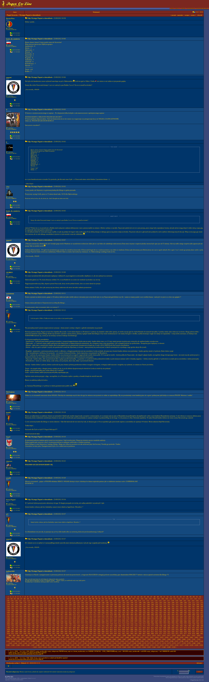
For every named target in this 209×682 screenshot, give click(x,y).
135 (78, 601)
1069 (35, 639)
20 (63, 597)
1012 (144, 635)
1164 (114, 643)
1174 (164, 643)
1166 (124, 643)
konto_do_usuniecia (13, 39)
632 (148, 620)
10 (30, 597)
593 (185, 618)
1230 (74, 647)
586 (156, 618)
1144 (15, 643)
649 (21, 622)
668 (99, 622)
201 (152, 603)
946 (58, 633)
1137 (176, 641)
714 (91, 624)
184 (82, 603)
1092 (149, 639)
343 (144, 608)
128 (49, 601)
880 (181, 630)
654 (41, 622)
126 (41, 601)
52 (167, 597)
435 (128, 612)
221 (37, 604)
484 (132, 614)
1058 (176, 637)
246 (140, 604)
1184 (18, 645)
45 (145, 597)
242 (123, 604)
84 (77, 599)
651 (29, 622)
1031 (42, 637)
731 (160, 624)
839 (12, 630)
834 (189, 628)
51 (164, 597)
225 (53, 604)
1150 (45, 643)
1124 (112, 641)
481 (119, 614)
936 (16, 633)
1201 (102, 645)
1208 (137, 645)
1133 (156, 641)
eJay (7, 187)
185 (86, 603)
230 (74, 604)
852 (66, 630)
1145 (20, 643)
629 (136, 620)
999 (80, 635)
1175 (169, 643)
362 (25, 610)
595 (193, 618)
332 (99, 608)
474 (91, 614)
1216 (176, 645)
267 (29, 606)
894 (41, 632)
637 (169, 620)
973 (169, 633)
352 (181, 608)
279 (78, 606)
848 (49, 630)
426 (91, 612)
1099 (184, 639)
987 (30, 635)
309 (202, 606)
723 (128, 624)
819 (128, 628)
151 (143, 601)
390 (140, 610)
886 (8, 632)
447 (177, 612)
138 (90, 601)
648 (16, 622)
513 (53, 616)
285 (103, 606)
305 (185, 606)
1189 (42, 645)
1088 (129, 639)
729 (152, 624)
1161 (99, 643)
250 (156, 604)
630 (140, 620)
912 (115, 632)
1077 (74, 639)
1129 (137, 641)
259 (193, 604)
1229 (69, 647)
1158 (84, 643)
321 (53, 608)
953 (86, 633)
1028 (28, 637)
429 (103, 612)
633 (152, 620)
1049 (132, 637)
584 (148, 618)
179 (62, 603)
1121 (97, 641)
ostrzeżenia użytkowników (17, 679)
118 (8, 601)
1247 (159, 647)
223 (45, 604)
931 (193, 632)
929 (185, 632)
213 (202, 603)
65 (15, 599)
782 (173, 626)
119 (12, 601)
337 (119, 608)
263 (12, 606)
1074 (60, 639)
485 (136, 614)
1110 (42, 641)
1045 (112, 637)
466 (58, 614)
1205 (122, 645)
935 (12, 633)
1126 (122, 641)
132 (65, 601)
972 (165, 633)
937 (21, 633)
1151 (50, 643)
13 (40, 597)
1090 (139, 639)
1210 (147, 645)
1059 (181, 637)
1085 (114, 639)
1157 (79, 643)
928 (181, 632)
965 (136, 633)
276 (66, 606)
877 (169, 630)
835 (193, 628)
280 (82, 606)
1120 (92, 641)
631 (144, 620)
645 (202, 620)
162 (189, 601)
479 (111, 614)
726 (140, 624)
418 (58, 612)
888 (16, 632)
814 (107, 628)
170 (25, 603)
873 (152, 630)
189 (103, 603)
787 (193, 626)
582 (140, 618)
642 (189, 620)
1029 (32, 637)
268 (33, 606)
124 (32, 601)
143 (111, 601)
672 (115, 622)
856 (82, 630)
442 (156, 612)
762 (91, 626)
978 (189, 633)
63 (8, 599)
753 (53, 626)
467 (62, 614)
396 (165, 610)
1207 (132, 645)
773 (136, 626)
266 (25, 606)
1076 (69, 639)
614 (74, 620)
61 (197, 597)
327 (78, 608)
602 (25, 620)
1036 (67, 637)
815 (111, 628)
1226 (54, 647)
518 (74, 616)
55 (177, 597)
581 (136, 618)
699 (29, 624)
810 (91, 628)
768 (115, 626)
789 (202, 626)
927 (177, 632)
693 (202, 622)
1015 (159, 635)
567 (78, 618)
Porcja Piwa (10, 18)
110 (170, 599)
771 (128, 626)
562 (58, 618)
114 (187, 599)
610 (58, 620)
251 (160, 604)
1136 (171, 641)
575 (111, 618)
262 (8, 606)
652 (33, 622)
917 (136, 632)
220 (33, 604)
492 (165, 614)
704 (49, 624)
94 (109, 599)
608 (49, 620)
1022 (193, 635)
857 (86, 630)
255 (177, 604)
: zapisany (9, 28)
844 (33, 630)
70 (31, 599)
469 (70, 614)
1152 (55, 643)
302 (173, 606)
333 (103, 608)
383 (111, 610)
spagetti (8, 77)
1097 (174, 639)
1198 (87, 645)
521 (86, 616)
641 (185, 620)
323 (62, 608)
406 (8, 612)
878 (173, 630)
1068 (30, 639)
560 (49, 618)
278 (74, 606)
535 (144, 616)
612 (66, 620)
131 (61, 601)
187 (95, 603)
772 (132, 626)
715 (95, 624)
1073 (55, 639)
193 (119, 603)
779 (160, 626)
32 (102, 597)
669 (103, 622)
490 (156, 614)
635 (160, 620)
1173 (159, 643)
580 (132, 618)
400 (181, 610)
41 (132, 597)
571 (95, 618)
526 (107, 616)
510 (41, 616)
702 (41, 624)
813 (103, 628)
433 (119, 612)
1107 (28, 641)
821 (136, 628)
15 (47, 597)
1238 (114, 647)
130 (57, 601)
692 (197, 622)
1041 (92, 637)
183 (78, 603)
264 (16, 606)
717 (103, 624)
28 (89, 597)
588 (165, 618)
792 (16, 628)
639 (177, 620)
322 (58, 608)
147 (127, 601)
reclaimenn (10, 293)
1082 (99, 639)
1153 (60, 643)
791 (12, 628)
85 (80, 599)
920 (148, 632)
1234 (94, 647)
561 (53, 618)
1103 (8, 641)
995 (63, 635)
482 (123, 614)
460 (33, 614)
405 (202, 610)
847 (45, 630)
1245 (149, 647)
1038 (77, 637)
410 (25, 612)
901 (70, 632)
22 (70, 597)
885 (202, 630)
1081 (94, 639)
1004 (104, 635)
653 (37, 622)
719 (111, 624)
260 (197, 604)
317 (37, 608)
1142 (201, 641)
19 (60, 597)
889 (21, 632)
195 (128, 603)
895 (45, 632)
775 (144, 626)
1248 (164, 647)
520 (82, 616)
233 (86, 604)
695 (12, 624)
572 (99, 618)
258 (189, 604)
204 (165, 603)
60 (194, 597)
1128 (132, 641)
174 (41, 603)
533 (136, 616)
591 (177, 618)
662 (74, 622)
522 (91, 616)
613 (70, 620)
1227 (59, 647)
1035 (62, 637)
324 (66, 608)
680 (148, 622)
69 (28, 599)
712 (82, 624)
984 (18, 635)
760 (82, 626)
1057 (171, 637)
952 (82, 633)
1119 (87, 641)
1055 (161, 637)
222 (41, 604)
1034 (57, 637)
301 (169, 606)
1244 (144, 647)
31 (99, 597)
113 (183, 599)
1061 (191, 637)
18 (56, 597)
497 (185, 614)
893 (37, 632)
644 (197, 620)
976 (181, 633)
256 (181, 604)
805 (70, 628)
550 (8, 618)
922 (156, 632)
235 (95, 604)
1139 (186, 641)
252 (165, 604)
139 (94, 601)
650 (25, 622)
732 (165, 624)
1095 (164, 639)
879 (177, 630)
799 (45, 628)
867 (128, 630)
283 (95, 606)
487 (144, 614)
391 (144, 610)
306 (189, 606)
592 (181, 618)
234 (91, 604)
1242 (134, 647)
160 (180, 601)
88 (90, 599)
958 (107, 633)
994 (59, 635)
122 (24, 601)
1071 (45, 639)
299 (160, 606)
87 (87, 599)
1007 (119, 635)
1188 (37, 645)
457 (21, 614)
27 (86, 597)
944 (49, 633)
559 (45, 618)
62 (200, 597)
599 (12, 620)
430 (107, 612)
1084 (109, 639)
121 (20, 601)
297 (152, 606)
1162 (104, 643)
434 (123, 612)
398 (173, 610)
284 (99, 606)
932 (197, 632)
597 (202, 618)
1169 (139, 643)
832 (181, 628)
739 (193, 624)
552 (16, 618)
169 (21, 603)
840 (16, 630)
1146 (25, 643)
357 (202, 608)
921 (152, 632)
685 (169, 622)
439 (144, 612)
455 (12, 614)
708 (66, 624)
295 (144, 606)
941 (37, 633)
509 (37, 616)
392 (148, 610)
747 (29, 626)
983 (14, 635)
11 (34, 597)
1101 (193, 639)
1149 (40, 643)
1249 (169, 647)
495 (177, 614)
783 (177, 626)
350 (173, 608)
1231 (79, 647)
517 (70, 616)
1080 (89, 639)
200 (148, 603)
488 (148, 614)
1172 (154, 643)
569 (86, 618)
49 (158, 597)
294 (140, 606)
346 (156, 608)
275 (62, 606)
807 (78, 628)
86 (83, 599)
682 (156, 622)
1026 (18, 637)
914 (123, 632)
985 (22, 635)
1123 (107, 641)
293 (136, 606)
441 (152, 612)
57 (184, 597)
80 (64, 599)
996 (67, 635)
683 (160, 622)
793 (21, 628)
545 (185, 616)
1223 (40, 647)
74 (44, 599)
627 (128, 620)
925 (169, 632)
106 (154, 599)
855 (78, 630)
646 (8, 622)
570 (91, 618)
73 (41, 599)
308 (197, 606)
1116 (72, 641)
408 (16, 612)
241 (119, 604)
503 (12, 616)
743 (12, 626)
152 (148, 601)
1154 (65, 643)
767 (111, 626)
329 (86, 608)
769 (119, 626)
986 (26, 635)
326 (74, 608)
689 (185, 622)
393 (152, 610)
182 (74, 603)
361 (21, 610)
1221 (201, 645)
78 (57, 599)
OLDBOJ (9, 272)
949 (70, 633)
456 (16, 614)
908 (99, 632)
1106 (23, 641)
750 (41, 626)
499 (193, 614)
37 (118, 597)
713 (86, 624)
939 (29, 633)
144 (115, 601)
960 (115, 633)
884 (197, 630)
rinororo (9, 461)
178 (58, 603)
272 (49, 606)
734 (173, 624)
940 (33, 633)
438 (140, 612)
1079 (84, 639)
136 (82, 601)
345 (152, 608)
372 (66, 610)
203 (160, 603)
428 (99, 612)
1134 (161, 641)
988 (35, 635)
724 (132, 624)
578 (123, 618)
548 (197, 616)
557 (37, 618)
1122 (102, 641)
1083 (104, 639)
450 (189, 612)
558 (41, 618)
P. (6, 110)
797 (37, 628)
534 (140, 616)
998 (76, 635)
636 (165, 620)
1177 (179, 643)
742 (8, 626)
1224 (45, 647)
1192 (57, 645)
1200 (97, 645)
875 (160, 630)
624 (115, 620)
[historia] (33, 678)
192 (115, 603)
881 (185, 630)
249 (152, 604)
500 (197, 614)
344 (148, 608)
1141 (196, 641)
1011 (139, 635)
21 (66, 597)
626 (123, 620)
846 (41, 630)
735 (177, 624)
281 (86, 606)
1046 (117, 637)
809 (86, 628)
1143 (10, 643)
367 (45, 610)
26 (83, 597)
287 (111, 606)
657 (53, 622)
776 (148, 626)
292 (132, 606)
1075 (65, 639)
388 (132, 610)
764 (99, 626)
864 (115, 630)
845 (37, 630)
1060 (186, 637)
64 (11, 599)
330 (91, 608)
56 (181, 597)
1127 (127, 641)
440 (148, 612)
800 (49, 628)
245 (136, 604)
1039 (82, 637)
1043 (102, 637)
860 (99, 630)
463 (45, 614)
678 (140, 622)
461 (37, 614)
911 (111, 632)
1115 (67, 641)
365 (37, 610)
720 (115, 624)
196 (132, 603)
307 (193, 606)
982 (10, 635)
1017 (169, 635)
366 (41, 610)
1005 (109, 635)
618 (91, 620)
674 (123, 622)
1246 (154, 647)
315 (29, 608)
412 (33, 612)
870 (140, 630)
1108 (32, 641)
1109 (37, 641)
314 (25, 608)
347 (160, 608)
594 (189, 618)
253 (169, 604)
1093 (154, 639)
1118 (82, 641)
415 (45, 612)
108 (162, 599)
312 (16, 608)
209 (185, 603)
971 (160, 633)
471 (78, 614)
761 (86, 626)
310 (8, 608)
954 (91, 633)
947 (62, 633)
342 (140, 608)
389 (136, 610)
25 (79, 597)
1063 (201, 637)
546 (189, 616)
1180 (193, 643)
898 (58, 632)
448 (181, 612)
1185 (23, 645)
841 (21, 630)
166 (8, 603)
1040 (87, 637)
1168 (134, 643)
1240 (124, 647)
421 (70, 612)
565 (70, 618)
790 (8, 628)
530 (123, 616)
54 (174, 597)
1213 (161, 645)
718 (107, 624)
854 (74, 630)
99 (126, 599)
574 (107, 618)
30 (96, 597)
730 (156, 624)
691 (193, 622)
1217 (181, 645)
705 (53, 624)
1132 (151, 641)
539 (160, 616)
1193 (62, 645)
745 (21, 626)
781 (169, 626)
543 (177, 616)
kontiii (8, 412)
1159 (89, 643)
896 (49, 632)
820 (132, 628)
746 (25, 626)
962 (123, 633)
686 (173, 622)
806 (74, 628)
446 (173, 612)
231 (78, 604)
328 (82, 608)
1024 (8, 637)
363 (29, 610)
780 (165, 626)
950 (74, 633)
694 (8, 624)
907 (95, 632)
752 (49, 626)
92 (103, 599)
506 (25, 616)
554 (25, 618)
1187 (32, 645)
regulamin (7, 679)
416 (49, 612)
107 (158, 599)
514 (58, 616)
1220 (196, 645)
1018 (173, 635)
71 (34, 599)
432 (115, 612)
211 (193, 603)
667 (95, 622)
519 (78, 616)
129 (53, 601)
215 (12, 604)
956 (99, 633)
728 (148, 624)
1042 (97, 637)
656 (49, 622)
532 (132, 616)
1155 (69, 643)
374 (74, 610)
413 (37, 612)
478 (107, 614)
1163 (109, 643)
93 (106, 599)
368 (49, 610)
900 (66, 632)
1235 (99, 647)
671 (111, 622)
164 (197, 601)
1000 (84, 635)
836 (197, 628)
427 (95, 612)
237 (103, 604)
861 (103, 630)
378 (91, 610)
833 (185, 628)
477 (103, 614)
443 (160, 612)
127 (45, 601)
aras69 (8, 478)
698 (25, 624)
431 (111, 612)
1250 (173, 647)
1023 (198, 635)
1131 (147, 641)
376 (82, 610)
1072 (50, 639)
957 (103, 633)
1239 (119, 647)
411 (29, 612)
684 (165, 622)
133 (69, 601)
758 (74, 626)
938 (25, 633)
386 (123, 610)
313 (21, 608)
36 (115, 597)
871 (144, 630)
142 (106, 601)
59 (190, 597)
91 (100, 599)
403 (193, 610)
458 (25, 614)
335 (111, 608)
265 (21, 606)
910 (107, 632)
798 (41, 628)
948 (66, 633)
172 (33, 603)
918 (140, 632)
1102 (198, 639)
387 (128, 610)
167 (12, 603)
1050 (137, 637)
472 (82, 614)
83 (74, 599)
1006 (114, 635)
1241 (129, 647)
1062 (196, 637)
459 (29, 614)
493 (169, 614)
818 (123, 628)
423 (78, 612)
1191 (52, 645)
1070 (40, 639)
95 (113, 599)
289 (119, 606)
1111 (47, 641)
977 (185, 633)
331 (95, 608)
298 (156, 606)
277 (70, 606)
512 (49, 616)
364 (33, 610)
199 (144, 603)
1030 (37, 637)
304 (181, 606)
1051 (142, 637)
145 (119, 601)
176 (49, 603)
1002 (94, 635)
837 (202, 628)
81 (67, 599)
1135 (166, 641)
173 (37, 603)
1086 (119, 639)
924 (165, 632)
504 (16, 616)
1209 (142, 645)
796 (33, 628)
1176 (174, 643)
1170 (144, 643)
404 (197, 610)
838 (8, 630)
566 (74, 618)
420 (66, 612)
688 (181, 622)
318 (41, 608)
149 (135, 601)
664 (82, 622)
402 (189, 610)
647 (12, 622)
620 (99, 620)
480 (115, 614)
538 (156, 616)
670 (107, 622)
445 (169, 612)
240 (115, 604)
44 (141, 597)
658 (58, 622)
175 (45, 603)
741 (202, 624)
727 (144, 624)
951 (78, 633)
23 (73, 597)
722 (123, 624)
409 (21, 612)
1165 (119, 643)
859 (95, 630)
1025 (13, 637)
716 (99, 624)
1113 (57, 641)
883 (193, 630)
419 (62, 612)
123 (28, 601)
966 (140, 633)
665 (86, 622)
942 (41, 633)
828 (165, 628)
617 (86, 620)
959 (111, 633)
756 (66, 626)
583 (144, 618)
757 (70, 626)
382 (107, 610)
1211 (151, 645)
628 (132, 620)
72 (38, 599)
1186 (28, 645)
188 (99, 603)
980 (197, 633)
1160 (94, 643)
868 (132, 630)
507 (29, 616)
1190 (47, 645)
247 (144, 604)
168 (16, 603)
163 (193, 601)
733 (169, 624)
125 (37, 601)
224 (49, 604)
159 (176, 601)
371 (62, 610)
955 (95, 633)
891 (29, 632)
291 (128, 606)
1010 (134, 635)
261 (202, 604)
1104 (13, 641)
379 (95, 610)
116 (195, 599)
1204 (117, 645)
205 (169, 603)
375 (78, 610)
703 (45, 624)
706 (58, 624)
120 (16, 601)
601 (21, 620)
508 (33, 616)
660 (66, 622)
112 (179, 599)
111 (175, 599)
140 (98, 601)
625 (119, 620)
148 (131, 601)
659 (62, 622)
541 (169, 616)
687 (177, 622)
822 (140, 628)
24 (76, 597)
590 (173, 618)
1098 (179, 639)
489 (152, 614)
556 (33, 618)
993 (55, 635)
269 (37, 606)
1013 (149, 635)
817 (119, 628)
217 (21, 604)
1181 (198, 643)
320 (49, 608)
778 (156, 626)
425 (86, 612)
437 (136, 612)
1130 (142, 641)
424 (82, 612)
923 (160, 632)
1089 (134, 639)
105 (150, 599)
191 (111, 603)
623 (111, 620)
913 (119, 632)
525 (103, 616)
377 (86, 610)
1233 (89, 647)
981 (202, 633)
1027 (23, 637)
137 (86, 601)
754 (58, 626)
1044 (107, 637)
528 (115, 616)
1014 (154, 635)
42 (135, 597)
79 (60, 599)
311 (12, 608)
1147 (30, 643)
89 (93, 599)
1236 (104, 647)
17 (53, 597)
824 (148, 628)
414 (41, 612)
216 (16, 604)
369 (53, 610)
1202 (107, 645)
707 (62, 624)
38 (122, 597)
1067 (25, 639)
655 (45, 622)
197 (136, 603)
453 (202, 612)
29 (92, 597)
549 (202, 616)
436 (132, 612)
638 (173, 620)
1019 (178, 635)
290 (123, 606)
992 (51, 635)
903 (78, 632)
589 (169, 618)
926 (173, 632)
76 (51, 599)
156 (164, 601)
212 (197, 603)
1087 (124, 639)
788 (197, 626)
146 (123, 601)
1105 (18, 641)
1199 (92, 645)
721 (119, 624)
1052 (147, 637)
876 (165, 630)
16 (50, 597)
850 (58, 630)
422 (74, 612)
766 (107, 626)
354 (189, 608)
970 (156, 633)
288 (115, 606)
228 (66, 604)
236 (99, 604)
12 (37, 597)
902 (74, 632)
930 (189, 632)
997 (72, 635)
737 (185, 624)
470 (74, 614)
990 (43, 635)
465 (53, 614)
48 (154, 597)
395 (160, 610)
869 (136, 630)
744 (16, 626)
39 (125, 597)
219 (29, 604)
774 (140, 626)
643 (193, 620)
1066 (20, 639)
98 (122, 599)
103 (142, 599)
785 (185, 626)
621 (103, 620)
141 (102, 601)
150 (139, 601)
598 (8, 620)
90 (96, 599)
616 (82, 620)
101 (133, 599)
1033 (52, 637)
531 (128, 616)
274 (58, 606)
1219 (191, 645)
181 (70, 603)
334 (107, 608)
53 (171, 597)
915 (128, 632)
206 (173, 603)
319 (45, 608)
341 (136, 608)
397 (169, 610)
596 (197, 618)
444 (165, 612)
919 (144, 632)
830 (173, 628)
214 (8, 604)
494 (173, 614)
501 (202, 614)
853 (70, 630)
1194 (67, 645)
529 (119, 616)
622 (107, 620)
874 (156, 630)
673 (119, 622)
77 (54, 599)
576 (115, 618)
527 (111, 616)
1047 (122, 637)
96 (116, 599)
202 (156, 603)
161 (185, 601)
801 (53, 628)
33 (105, 597)
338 (123, 608)
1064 (10, 639)
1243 (139, 647)
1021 (188, 635)
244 (132, 604)
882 (189, 630)
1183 (13, 645)
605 (37, 620)
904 (82, 632)
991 (47, 635)
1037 (72, 637)
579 (128, 618)
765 (103, 626)
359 (12, 610)
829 (169, 628)
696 (16, 624)
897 (53, 632)
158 (172, 601)
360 (16, 610)
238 (107, 604)
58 (187, 597)
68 (25, 599)
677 (136, 622)
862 (107, 630)
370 (58, 610)
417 (53, 612)
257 (185, 604)
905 (86, 632)
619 (95, 620)
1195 (72, 645)
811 (95, 628)
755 (62, 626)
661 (70, 622)
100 (129, 599)
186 (91, 603)
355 (193, 608)
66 (18, 599)
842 (25, 630)
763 (95, 626)
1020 (183, 635)
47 (151, 597)
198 (140, 603)
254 (173, 604)
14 (43, 597)
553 (21, 618)
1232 (84, 647)
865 (119, 630)
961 (119, 633)
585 (152, 618)
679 (144, 622)
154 (156, 601)
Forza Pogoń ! (11, 500)
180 (66, 603)
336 (115, 608)
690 (189, 622)
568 (82, 618)
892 (33, 632)
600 (16, 620)
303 (177, 606)
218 (25, 604)
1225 (50, 647)
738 (189, 624)
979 (193, 633)
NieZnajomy (10, 392)
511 (45, 616)
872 (148, 630)
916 (132, 632)
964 (132, 633)
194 (123, 603)
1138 (181, 641)
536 (148, 616)
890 (25, 632)
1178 (184, 643)
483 (128, 614)
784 (181, 626)
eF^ (7, 310)
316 (33, 608)
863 (111, 630)
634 (156, 620)
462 (41, 614)
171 (29, 603)
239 (111, 604)
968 (148, 633)
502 (8, 616)
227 (62, 604)
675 (128, 622)
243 (128, 604)
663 (78, 622)
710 (74, 624)
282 (91, 606)
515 (62, 616)
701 (37, 624)
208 (181, 603)
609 (53, 620)
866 (123, 630)
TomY (8, 437)
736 (181, 624)
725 (136, 624)
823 (144, 628)
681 (152, 622)
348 (165, 608)
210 (189, 603)
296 (148, 606)
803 (62, 628)
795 (29, 628)
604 (33, 620)
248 (148, 604)
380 (99, 610)
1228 (64, 647)
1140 (191, 641)
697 (21, 624)
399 (177, 610)
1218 (186, 645)
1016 (164, 635)
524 (99, 616)
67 (21, 599)
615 (78, 620)
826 (156, 628)
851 (62, 630)
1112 (52, 641)
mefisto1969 (10, 571)
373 (70, 610)
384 (115, 610)
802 (58, 628)
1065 (15, 639)
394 (156, 610)
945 (53, 633)
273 (53, 606)
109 (166, 599)
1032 (47, 637)
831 (177, 628)
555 (29, 618)
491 (160, 614)
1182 (8, 645)
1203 (112, 645)
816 (115, 628)
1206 (127, 645)
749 (37, 626)
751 (45, 626)
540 (165, 616)
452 (197, 612)
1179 (188, 643)
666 (91, 622)
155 (160, 601)
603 (29, 620)
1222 (35, 647)
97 (119, 599)
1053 (151, 637)
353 (185, 608)
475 (95, 614)
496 (181, 614)
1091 (144, 639)
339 (128, 608)
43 (138, 597)
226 (58, 604)
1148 (35, 643)
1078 (79, 639)
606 (41, 620)
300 (165, 606)
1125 (117, 641)
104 (146, 599)
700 (33, 624)
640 (181, 620)
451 (193, 612)
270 (41, 606)
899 (62, 632)
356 (197, 608)
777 (152, 626)
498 (189, 614)
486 (140, 614)
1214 (166, 645)
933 (202, 632)
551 (12, 618)
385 (119, 610)
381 (103, 610)
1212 (156, 645)
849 (53, 630)
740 (197, 624)
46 (148, 597)
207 (177, 603)
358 (8, 610)
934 (8, 633)
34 (109, 597)
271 (45, 606)
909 (103, 632)
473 (86, 614)
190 (107, 603)
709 (70, 624)
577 (119, 618)
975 (177, 633)
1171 (149, 643)
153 (152, 601)
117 (199, 599)
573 (103, 618)
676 (132, 622)
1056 (166, 637)
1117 (77, 641)
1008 (124, 635)
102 (138, 599)
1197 (82, 645)
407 (12, 612)
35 (112, 597)
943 (45, 633)
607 (45, 620)
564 (66, 618)
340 (132, 608)
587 (160, 618)
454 (8, 614)
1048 (127, 637)
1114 (62, 641)
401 (185, 610)
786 (189, 626)
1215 (171, 645)
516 (66, 616)
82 (70, 599)
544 (181, 616)
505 (21, 616)
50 (161, 597)
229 (70, 604)
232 (82, 604)
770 (123, 626)
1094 (159, 639)
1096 (169, 639)
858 (91, 630)
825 (152, 628)
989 (39, 635)
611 (62, 620)
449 (185, 612)
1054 (156, 637)
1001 (89, 635)
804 (66, 628)
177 (53, 603)
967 (144, 633)
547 (193, 616)
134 (74, 601)
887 (12, 632)
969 (152, 633)
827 (160, 628)
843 (29, 630)
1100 (188, 639)
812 (99, 628)
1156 (74, 643)
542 (173, 616)
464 (49, 614)
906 (91, 632)
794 (25, 628)
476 (99, 614)
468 (66, 614)
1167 (129, 643)
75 (47, 599)
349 (169, 608)
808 (82, 628)
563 (62, 618)
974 (173, 633)
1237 (109, 647)
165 (201, 601)
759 (78, 626)
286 (107, 606)
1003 (99, 635)
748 (33, 626)
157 (168, 601)
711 (78, 624)
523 (95, 616)
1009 (129, 635)
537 (152, 616)
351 (177, 608)
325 (70, 608)
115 (191, 599)
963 (128, 633)
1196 (77, 645)
